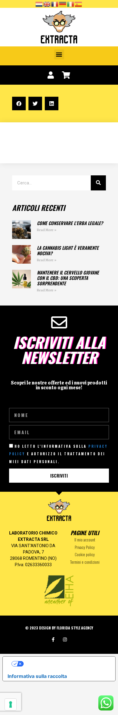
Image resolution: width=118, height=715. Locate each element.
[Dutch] (39, 4)
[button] (59, 54)
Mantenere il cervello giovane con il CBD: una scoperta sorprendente (68, 278)
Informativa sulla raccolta (37, 676)
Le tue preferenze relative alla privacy (65, 663)
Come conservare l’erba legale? (70, 223)
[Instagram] (65, 639)
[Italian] (71, 4)
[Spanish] (79, 4)
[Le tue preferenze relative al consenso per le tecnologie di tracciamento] (10, 704)
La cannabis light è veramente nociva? (68, 250)
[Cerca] (98, 182)
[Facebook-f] (53, 639)
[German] (63, 4)
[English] (47, 4)
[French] (55, 4)
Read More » (46, 230)
